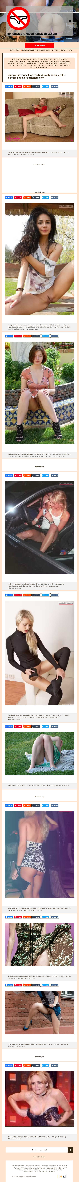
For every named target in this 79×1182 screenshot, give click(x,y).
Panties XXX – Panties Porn (16, 785)
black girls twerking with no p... (60, 61)
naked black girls (51, 63)
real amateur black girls (50, 65)
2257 (36, 1171)
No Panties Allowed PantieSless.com (32, 33)
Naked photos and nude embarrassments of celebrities (26, 976)
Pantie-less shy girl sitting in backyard (20, 454)
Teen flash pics (38, 456)
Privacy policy (45, 1171)
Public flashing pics (46, 327)
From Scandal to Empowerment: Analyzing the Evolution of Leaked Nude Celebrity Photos (38, 908)
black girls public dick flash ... (39, 67)
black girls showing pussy (17, 65)
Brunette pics (22, 327)
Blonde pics (60, 584)
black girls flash (65, 65)
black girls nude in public (35, 63)
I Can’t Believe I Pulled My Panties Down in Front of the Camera (29, 715)
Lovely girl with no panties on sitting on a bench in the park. (28, 325)
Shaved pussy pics (42, 717)
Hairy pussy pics (16, 456)
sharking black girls (34, 65)
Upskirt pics (47, 456)
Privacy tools (52, 1171)
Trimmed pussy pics (17, 329)
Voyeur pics (54, 586)
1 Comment (38, 910)
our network (50, 1170)
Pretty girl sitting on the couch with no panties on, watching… (28, 152)
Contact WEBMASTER (28, 1171)
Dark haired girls (33, 327)
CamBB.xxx (55, 50)
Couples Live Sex (39, 192)
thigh (67, 152)
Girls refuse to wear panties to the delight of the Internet (27, 1044)
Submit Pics (41, 45)
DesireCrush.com (28, 50)
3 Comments (21, 1046)
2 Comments (30, 978)
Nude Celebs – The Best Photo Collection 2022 (23, 1137)
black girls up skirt (65, 63)
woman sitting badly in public (21, 59)
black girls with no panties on (42, 59)
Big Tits (43, 1157)
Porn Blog (52, 785)
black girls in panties (60, 59)
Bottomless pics (14, 154)
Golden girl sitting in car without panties (21, 584)
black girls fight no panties (17, 61)
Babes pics (12, 717)
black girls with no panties (16, 63)
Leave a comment (28, 154)
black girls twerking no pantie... (38, 61)
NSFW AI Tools (66, 50)
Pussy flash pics (58, 327)
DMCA (39, 1171)
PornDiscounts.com (43, 50)
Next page (70, 1150)
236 (46, 1150)
